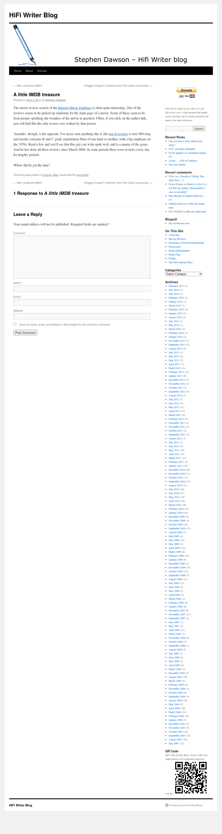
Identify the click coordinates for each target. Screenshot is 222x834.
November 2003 (177, 727)
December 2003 (177, 723)
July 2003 (174, 743)
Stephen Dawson (56, 100)
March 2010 (175, 504)
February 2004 (176, 716)
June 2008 (174, 587)
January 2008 (176, 606)
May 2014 (174, 325)
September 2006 (177, 645)
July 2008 (174, 583)
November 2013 (177, 340)
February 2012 (176, 418)
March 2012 (175, 415)
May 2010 (174, 497)
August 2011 (175, 438)
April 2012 (174, 411)
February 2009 (176, 555)
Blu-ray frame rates (196, 211)
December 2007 (177, 610)
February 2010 (176, 508)
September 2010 (177, 481)
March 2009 (175, 551)
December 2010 (177, 469)
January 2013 (176, 375)
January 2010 (176, 512)
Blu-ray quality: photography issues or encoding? (188, 188)
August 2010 (175, 485)
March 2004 (175, 712)
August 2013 (175, 348)
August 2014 (175, 317)
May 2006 (174, 661)
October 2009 (176, 524)
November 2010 (177, 473)
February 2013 (176, 372)
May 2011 (174, 450)
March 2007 (175, 633)
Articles (42, 71)
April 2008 (174, 594)
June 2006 (174, 657)
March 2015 (175, 305)
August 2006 (175, 649)
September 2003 (177, 735)
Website (18, 310)
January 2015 (176, 313)
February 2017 (176, 286)
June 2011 (174, 446)
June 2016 (174, 293)
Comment (19, 233)
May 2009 (174, 544)
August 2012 (175, 395)
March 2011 (175, 458)
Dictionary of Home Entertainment (186, 242)
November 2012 (177, 383)
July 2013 (174, 352)
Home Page (175, 254)
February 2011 (176, 461)
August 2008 (175, 579)
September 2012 (177, 391)
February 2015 (176, 309)
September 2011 (177, 434)
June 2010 (174, 493)
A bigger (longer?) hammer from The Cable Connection (118, 85)
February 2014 (176, 332)
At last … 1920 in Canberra (183, 160)
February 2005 (176, 684)
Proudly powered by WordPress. (186, 805)
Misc (56, 175)
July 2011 (174, 442)
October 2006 (176, 641)
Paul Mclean (175, 195)
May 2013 (174, 360)
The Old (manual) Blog (181, 262)
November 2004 (177, 688)
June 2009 (174, 540)
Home (17, 71)
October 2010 (176, 477)
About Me (174, 235)
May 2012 (174, 407)
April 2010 (174, 501)
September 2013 (177, 344)
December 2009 (177, 516)
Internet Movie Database (74, 107)
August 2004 (175, 700)
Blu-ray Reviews (177, 238)
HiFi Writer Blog (33, 14)
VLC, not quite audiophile (182, 149)
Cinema (47, 175)
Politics (172, 258)
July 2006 (174, 653)
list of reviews (118, 133)
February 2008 (176, 602)
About (29, 71)
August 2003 (175, 739)
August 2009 (175, 532)
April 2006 (174, 665)
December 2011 (177, 422)
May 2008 (174, 590)
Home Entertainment (179, 250)
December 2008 (177, 563)
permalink (82, 175)
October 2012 (176, 387)
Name (17, 283)
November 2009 (177, 520)
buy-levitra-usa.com (179, 223)
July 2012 (174, 399)
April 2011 (174, 454)
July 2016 (174, 289)
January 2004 (176, 719)
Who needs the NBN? (27, 85)
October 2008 (176, 571)
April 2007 (174, 630)
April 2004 (174, 708)
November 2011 (177, 426)
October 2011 (176, 430)
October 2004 (176, 692)
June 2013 (174, 356)
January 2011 (176, 465)
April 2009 (174, 547)
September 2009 (177, 528)
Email (17, 296)
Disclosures (175, 246)
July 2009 (174, 536)
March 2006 (175, 669)
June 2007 (174, 622)
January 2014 (176, 336)
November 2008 (177, 567)
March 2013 (175, 368)
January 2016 (176, 301)
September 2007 (177, 618)
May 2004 (174, 704)
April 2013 (174, 364)
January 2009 (176, 559)
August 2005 (175, 676)
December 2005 (177, 673)
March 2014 (175, 329)
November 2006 (177, 637)
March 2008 (175, 598)
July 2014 (174, 321)
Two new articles (177, 164)
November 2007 (177, 614)
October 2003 (176, 731)
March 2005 (175, 680)
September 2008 (177, 575)
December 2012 (177, 379)
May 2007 (174, 626)
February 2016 (176, 297)
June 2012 (174, 403)
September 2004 (177, 696)
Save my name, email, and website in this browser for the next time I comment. (65, 324)
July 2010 (174, 489)
